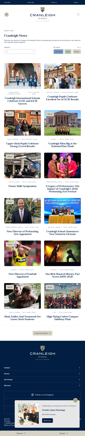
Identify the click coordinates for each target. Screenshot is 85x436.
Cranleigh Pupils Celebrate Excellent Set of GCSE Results (62, 98)
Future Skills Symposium (22, 186)
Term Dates (7, 2)
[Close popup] (75, 400)
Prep (68, 51)
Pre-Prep (58, 51)
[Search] (78, 14)
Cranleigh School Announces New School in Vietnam (62, 233)
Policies (7, 419)
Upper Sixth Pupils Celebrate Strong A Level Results (22, 145)
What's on (9, 31)
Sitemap (7, 421)
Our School (8, 379)
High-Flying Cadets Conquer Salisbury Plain (62, 318)
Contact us (54, 2)
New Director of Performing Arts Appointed (22, 233)
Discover (7, 385)
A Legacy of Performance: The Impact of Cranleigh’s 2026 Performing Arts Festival (62, 189)
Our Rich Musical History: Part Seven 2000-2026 (62, 275)
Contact (7, 368)
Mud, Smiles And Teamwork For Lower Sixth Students (22, 318)
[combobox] (77, 2)
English (76, 2)
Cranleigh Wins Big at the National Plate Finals (62, 145)
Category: (7, 47)
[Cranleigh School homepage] (42, 353)
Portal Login (30, 2)
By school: (57, 47)
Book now (47, 420)
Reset (79, 47)
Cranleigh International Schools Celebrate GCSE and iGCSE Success (22, 101)
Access (7, 373)
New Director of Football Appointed (22, 275)
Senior (76, 51)
